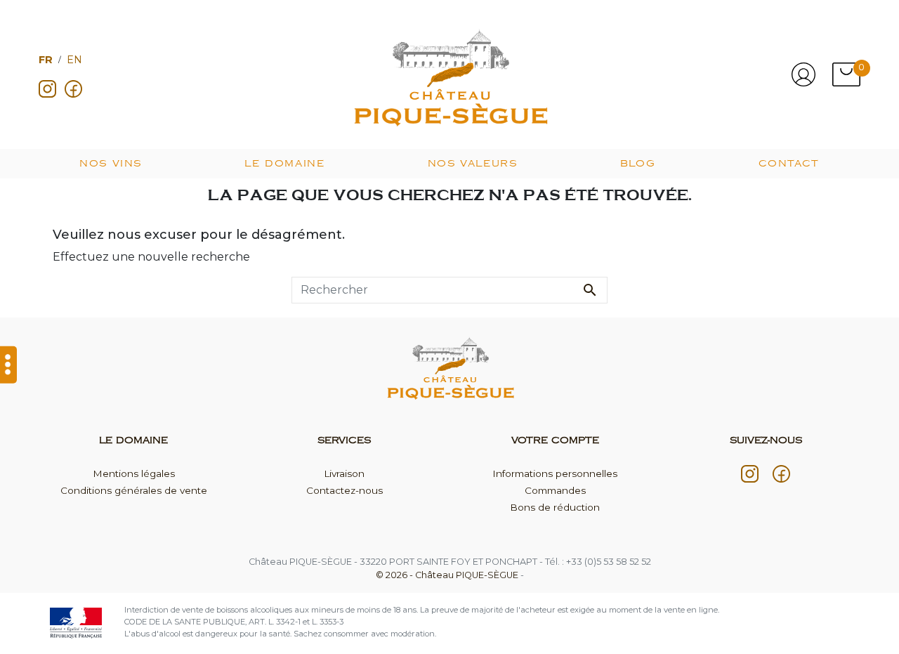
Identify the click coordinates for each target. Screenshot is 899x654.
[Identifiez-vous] (803, 74)
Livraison (344, 473)
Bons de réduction (555, 507)
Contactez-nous (344, 490)
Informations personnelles (554, 473)
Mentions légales (134, 473)
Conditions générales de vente (133, 490)
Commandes (555, 490)
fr (46, 59)
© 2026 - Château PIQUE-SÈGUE (448, 575)
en (74, 59)
